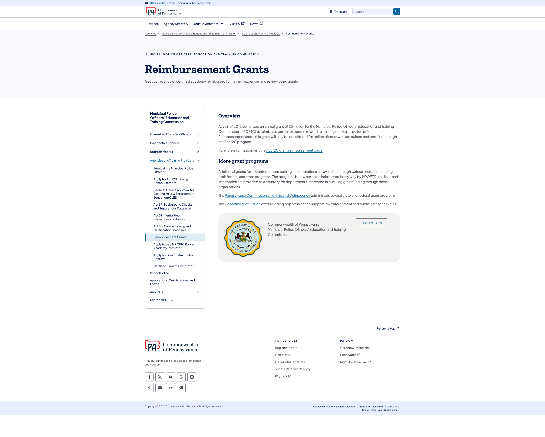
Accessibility (320, 406)
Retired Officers (161, 151)
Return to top (385, 328)
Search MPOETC (161, 300)
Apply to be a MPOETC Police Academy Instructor (173, 246)
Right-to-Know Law (353, 362)
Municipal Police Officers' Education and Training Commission (169, 117)
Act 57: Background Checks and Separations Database (172, 206)
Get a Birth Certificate (290, 362)
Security (392, 406)
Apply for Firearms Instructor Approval (173, 257)
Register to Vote (286, 348)
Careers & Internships (355, 348)
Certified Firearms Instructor (173, 266)
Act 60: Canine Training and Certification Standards (172, 228)
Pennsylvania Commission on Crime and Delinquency (268, 195)
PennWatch (348, 355)
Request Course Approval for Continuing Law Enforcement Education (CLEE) (174, 193)
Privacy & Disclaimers (343, 406)
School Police (159, 273)
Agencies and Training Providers (172, 160)
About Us (156, 292)
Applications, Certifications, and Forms (172, 282)
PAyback (281, 376)
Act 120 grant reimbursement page (294, 150)
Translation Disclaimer (371, 406)
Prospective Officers (164, 143)
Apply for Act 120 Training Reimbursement (170, 181)
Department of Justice (243, 204)
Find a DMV (282, 355)
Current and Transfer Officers (170, 134)
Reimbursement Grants (169, 237)
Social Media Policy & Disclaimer (380, 409)
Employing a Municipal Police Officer (173, 170)
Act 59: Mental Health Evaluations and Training (169, 217)
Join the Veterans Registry (293, 369)
